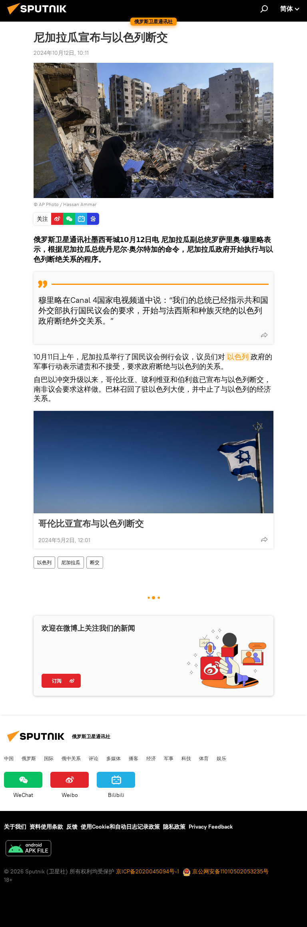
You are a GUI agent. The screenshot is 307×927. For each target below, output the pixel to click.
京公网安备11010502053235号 (230, 871)
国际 (49, 758)
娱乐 (221, 758)
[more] (264, 335)
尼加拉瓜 (70, 562)
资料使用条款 (46, 826)
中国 (9, 758)
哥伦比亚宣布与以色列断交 (91, 523)
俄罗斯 (29, 758)
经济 (151, 758)
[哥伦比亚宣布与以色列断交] (153, 462)
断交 (95, 562)
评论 (93, 758)
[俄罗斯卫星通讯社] (39, 15)
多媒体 (113, 758)
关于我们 (15, 826)
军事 (168, 758)
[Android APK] (28, 849)
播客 (133, 758)
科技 (186, 758)
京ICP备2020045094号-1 (147, 871)
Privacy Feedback (211, 826)
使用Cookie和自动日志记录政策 (120, 826)
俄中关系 (71, 758)
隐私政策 (174, 826)
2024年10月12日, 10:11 (61, 52)
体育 (204, 758)
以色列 (238, 356)
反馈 (72, 826)
